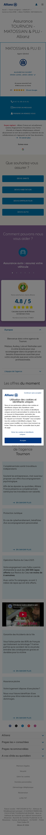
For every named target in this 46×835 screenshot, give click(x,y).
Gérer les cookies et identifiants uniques (22, 433)
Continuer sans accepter (32, 393)
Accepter (23, 440)
